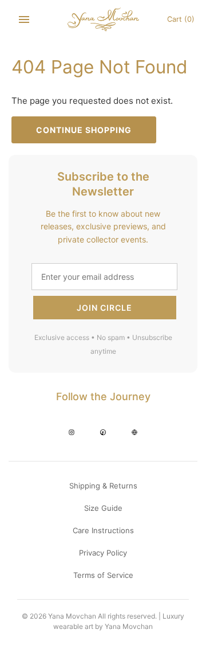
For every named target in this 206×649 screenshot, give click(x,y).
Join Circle (104, 307)
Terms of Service (103, 575)
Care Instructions (103, 530)
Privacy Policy (103, 552)
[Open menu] (24, 19)
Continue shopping (84, 130)
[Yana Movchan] (103, 19)
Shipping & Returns (103, 485)
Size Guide (103, 508)
